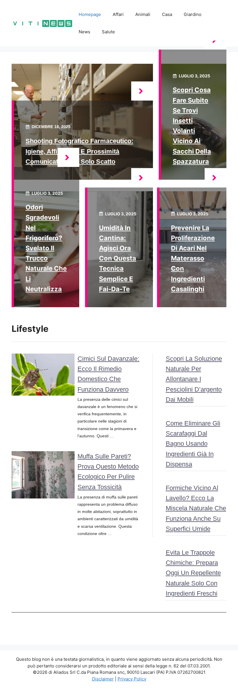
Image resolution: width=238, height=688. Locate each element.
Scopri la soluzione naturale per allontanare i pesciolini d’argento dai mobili (194, 379)
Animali (142, 14)
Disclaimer (103, 679)
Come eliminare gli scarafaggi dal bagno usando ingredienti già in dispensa (193, 444)
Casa (167, 14)
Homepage (90, 14)
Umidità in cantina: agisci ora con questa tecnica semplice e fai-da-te (117, 258)
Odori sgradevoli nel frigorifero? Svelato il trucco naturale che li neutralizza (46, 248)
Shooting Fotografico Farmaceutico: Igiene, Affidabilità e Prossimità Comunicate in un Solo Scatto (79, 151)
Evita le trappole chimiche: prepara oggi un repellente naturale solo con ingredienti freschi (193, 573)
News (84, 31)
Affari (118, 14)
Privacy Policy (132, 679)
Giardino (192, 14)
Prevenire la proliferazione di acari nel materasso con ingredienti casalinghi (193, 258)
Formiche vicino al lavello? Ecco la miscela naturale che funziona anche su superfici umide (196, 508)
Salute (108, 31)
